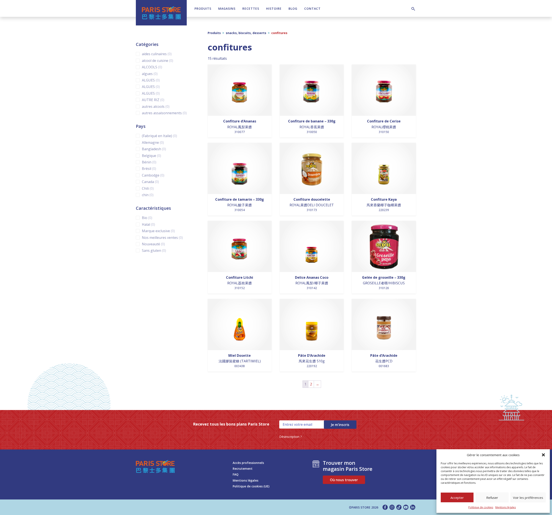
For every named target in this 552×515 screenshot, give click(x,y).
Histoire (274, 8)
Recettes (250, 8)
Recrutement (242, 468)
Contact (312, 8)
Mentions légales (505, 507)
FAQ (235, 474)
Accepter (457, 497)
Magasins (226, 8)
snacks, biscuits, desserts (246, 33)
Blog (293, 8)
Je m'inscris (340, 424)
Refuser (492, 497)
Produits (202, 8)
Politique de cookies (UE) (251, 486)
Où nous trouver (344, 479)
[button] (543, 455)
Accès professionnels (248, 463)
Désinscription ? (290, 437)
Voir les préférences (528, 497)
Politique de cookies (480, 507)
